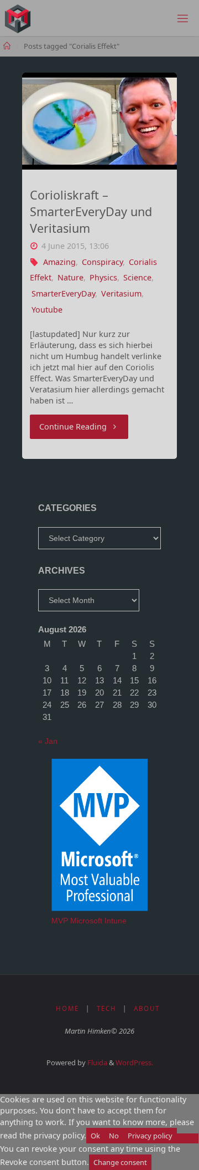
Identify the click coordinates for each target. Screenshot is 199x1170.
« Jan (47, 741)
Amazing (59, 262)
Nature (70, 277)
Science (137, 277)
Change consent (120, 1162)
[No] (187, 1138)
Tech (107, 1008)
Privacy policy (150, 1136)
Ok (95, 1136)
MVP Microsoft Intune (89, 920)
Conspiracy (102, 262)
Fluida (96, 1062)
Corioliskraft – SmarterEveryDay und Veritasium (91, 211)
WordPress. (134, 1062)
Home (67, 1008)
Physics (103, 277)
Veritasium (121, 293)
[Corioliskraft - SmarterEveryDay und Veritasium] (99, 121)
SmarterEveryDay (63, 293)
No (114, 1136)
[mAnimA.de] (18, 18)
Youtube (47, 309)
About (147, 1008)
